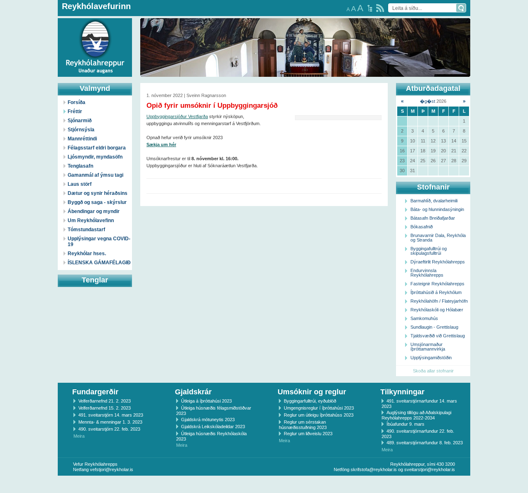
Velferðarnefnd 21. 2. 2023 (104, 400)
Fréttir (75, 111)
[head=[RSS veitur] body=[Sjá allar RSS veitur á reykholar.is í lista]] (380, 8)
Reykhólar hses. (87, 253)
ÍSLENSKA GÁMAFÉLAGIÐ (99, 262)
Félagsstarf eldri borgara (97, 148)
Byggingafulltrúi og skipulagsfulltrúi (428, 251)
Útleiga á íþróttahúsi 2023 (206, 400)
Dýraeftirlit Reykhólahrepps (437, 261)
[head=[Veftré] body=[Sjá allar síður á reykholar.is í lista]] (370, 8)
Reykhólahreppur (37, 41)
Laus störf (80, 184)
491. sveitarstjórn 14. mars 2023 (110, 414)
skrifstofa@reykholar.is (374, 469)
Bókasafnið (421, 226)
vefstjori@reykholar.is (111, 469)
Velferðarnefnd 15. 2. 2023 (104, 407)
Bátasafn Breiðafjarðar (432, 218)
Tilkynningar (402, 392)
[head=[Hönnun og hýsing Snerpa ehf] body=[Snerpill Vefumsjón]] (264, 484)
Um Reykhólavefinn (91, 220)
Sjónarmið (80, 120)
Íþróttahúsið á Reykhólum (436, 292)
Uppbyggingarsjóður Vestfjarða (177, 116)
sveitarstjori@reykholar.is (429, 469)
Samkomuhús (424, 318)
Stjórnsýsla (81, 130)
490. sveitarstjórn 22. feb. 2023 (109, 429)
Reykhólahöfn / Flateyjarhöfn (439, 301)
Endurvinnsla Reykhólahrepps (426, 272)
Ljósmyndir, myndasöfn (95, 157)
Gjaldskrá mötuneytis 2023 (208, 419)
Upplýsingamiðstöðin (431, 357)
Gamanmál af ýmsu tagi (95, 175)
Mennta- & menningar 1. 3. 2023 (110, 422)
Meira (79, 436)
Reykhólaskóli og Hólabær (436, 309)
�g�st (427, 101)
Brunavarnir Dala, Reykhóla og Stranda (438, 237)
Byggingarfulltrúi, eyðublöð (310, 400)
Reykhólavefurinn (96, 6)
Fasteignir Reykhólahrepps (437, 283)
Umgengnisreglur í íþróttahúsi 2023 (319, 407)
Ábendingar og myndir (94, 211)
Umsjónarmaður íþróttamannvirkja (427, 346)
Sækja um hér (161, 144)
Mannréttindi (82, 139)
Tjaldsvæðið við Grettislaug (437, 335)
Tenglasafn (80, 166)
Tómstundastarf (86, 229)
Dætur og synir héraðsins (97, 193)
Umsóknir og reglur (312, 392)
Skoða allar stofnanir (433, 370)
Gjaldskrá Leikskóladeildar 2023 (213, 426)
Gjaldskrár (193, 392)
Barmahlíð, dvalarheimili (433, 200)
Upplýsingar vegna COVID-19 (99, 241)
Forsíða (76, 102)
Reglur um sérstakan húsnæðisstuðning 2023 (303, 425)
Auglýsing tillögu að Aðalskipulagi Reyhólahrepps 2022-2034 (416, 415)
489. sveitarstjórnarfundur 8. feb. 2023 (425, 442)
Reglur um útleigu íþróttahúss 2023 (319, 414)
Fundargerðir (95, 392)
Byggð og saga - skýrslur (97, 202)
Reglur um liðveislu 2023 (308, 433)
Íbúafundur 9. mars (405, 424)
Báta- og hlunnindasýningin (437, 209)
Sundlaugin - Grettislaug (434, 327)
